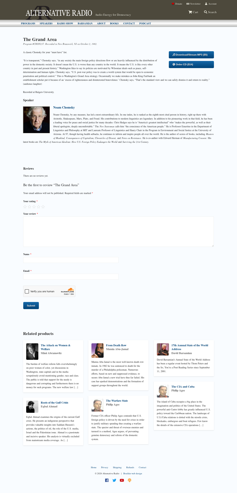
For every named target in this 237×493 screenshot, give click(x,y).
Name (27, 254)
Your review (30, 214)
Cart (195, 12)
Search (212, 12)
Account (212, 3)
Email (27, 271)
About (101, 23)
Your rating (30, 201)
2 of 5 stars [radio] (29, 206)
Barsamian (85, 23)
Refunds (130, 467)
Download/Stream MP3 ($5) (191, 54)
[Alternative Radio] (59, 13)
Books (114, 23)
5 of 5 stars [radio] (43, 206)
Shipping (117, 467)
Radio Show (65, 23)
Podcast (145, 23)
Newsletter (195, 3)
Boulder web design (132, 473)
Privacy (104, 467)
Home (93, 467)
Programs (28, 23)
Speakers (46, 23)
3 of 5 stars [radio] (34, 206)
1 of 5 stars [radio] (25, 206)
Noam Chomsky (64, 107)
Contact (129, 23)
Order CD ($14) (184, 64)
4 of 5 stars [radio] (38, 206)
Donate (178, 3)
